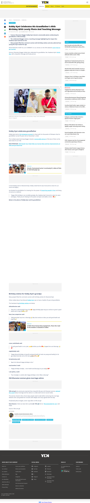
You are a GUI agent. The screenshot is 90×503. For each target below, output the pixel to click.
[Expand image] (60, 87)
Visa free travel (17, 419)
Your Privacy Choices (46, 502)
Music (52, 6)
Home (10, 20)
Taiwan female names (28, 419)
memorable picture (40, 139)
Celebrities (41, 6)
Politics (66, 49)
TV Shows (57, 6)
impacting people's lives (48, 190)
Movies (47, 6)
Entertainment (31, 6)
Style (63, 6)
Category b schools (40, 419)
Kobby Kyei (31, 300)
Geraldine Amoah (24, 31)
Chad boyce (50, 419)
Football (66, 57)
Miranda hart (16, 422)
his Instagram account (26, 134)
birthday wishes (24, 303)
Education (67, 144)
